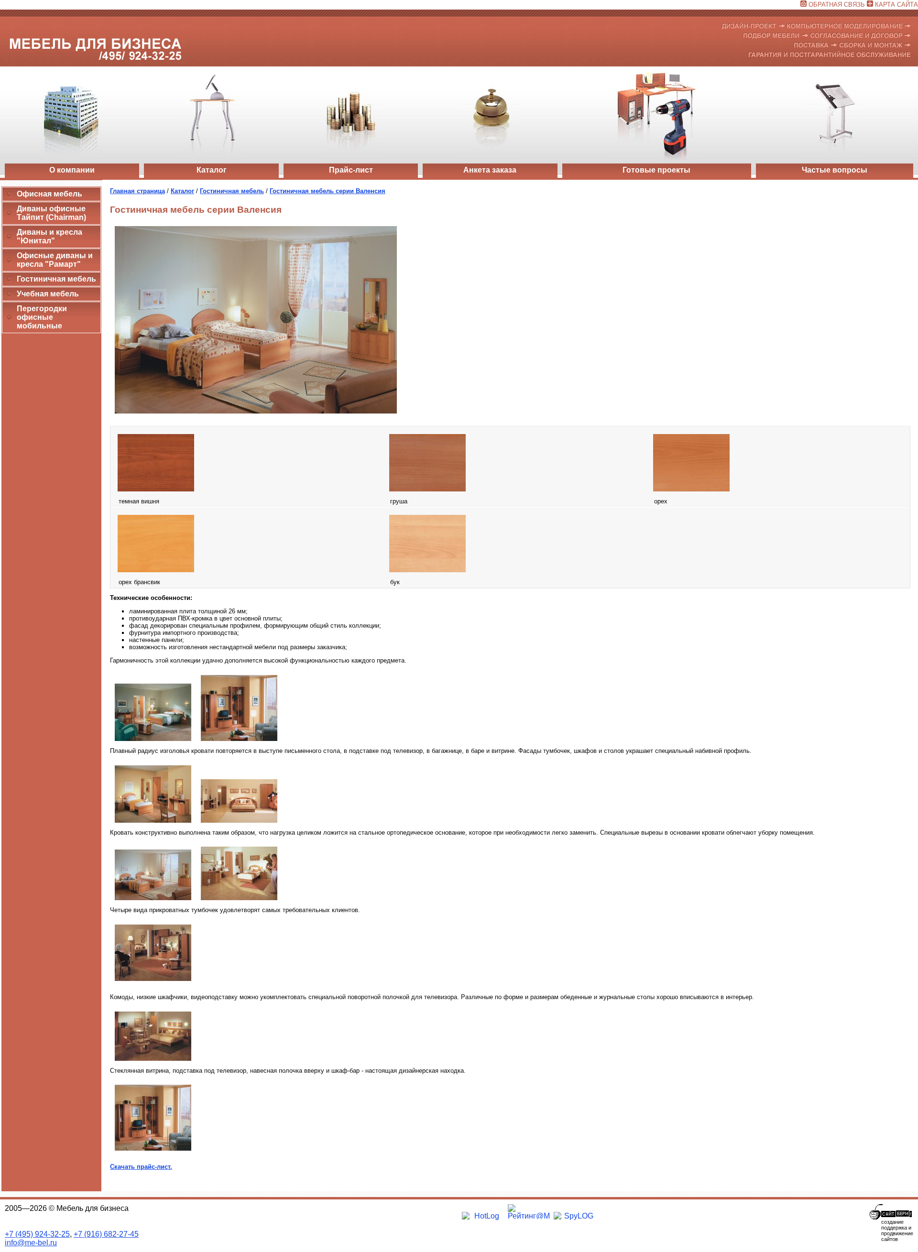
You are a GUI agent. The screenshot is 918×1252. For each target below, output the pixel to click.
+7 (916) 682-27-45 (106, 1234)
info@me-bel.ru (31, 1243)
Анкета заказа (489, 170)
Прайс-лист (351, 170)
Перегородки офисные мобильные (42, 317)
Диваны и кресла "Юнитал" (49, 236)
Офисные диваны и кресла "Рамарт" (55, 259)
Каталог (212, 170)
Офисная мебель (49, 194)
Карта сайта (896, 4)
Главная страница (137, 191)
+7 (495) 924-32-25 (37, 1234)
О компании (72, 170)
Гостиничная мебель (56, 279)
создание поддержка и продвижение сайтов (897, 1230)
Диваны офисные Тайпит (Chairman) (51, 213)
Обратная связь (837, 4)
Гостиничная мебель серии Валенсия (327, 191)
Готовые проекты (656, 170)
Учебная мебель (48, 294)
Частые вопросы (834, 170)
